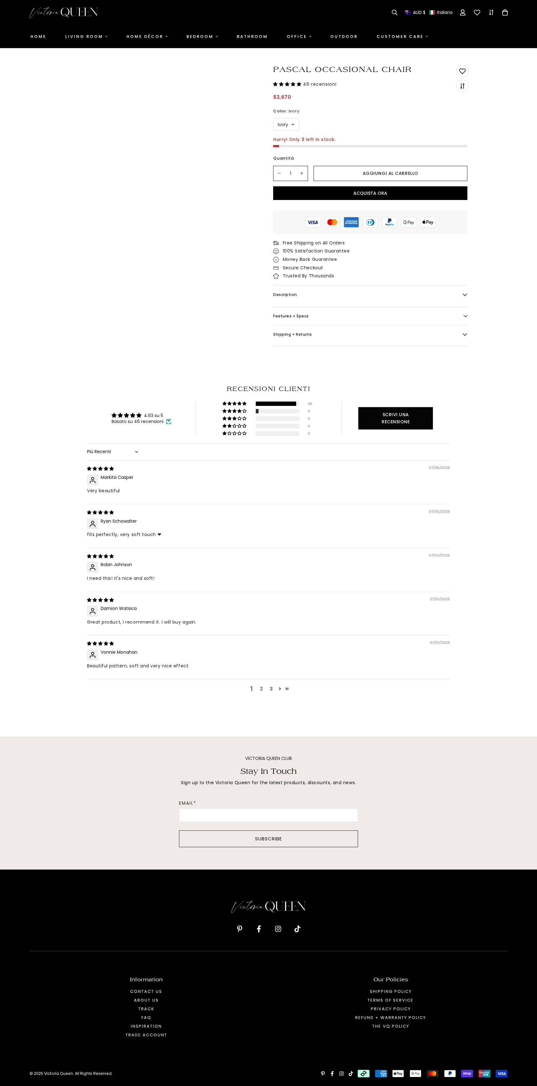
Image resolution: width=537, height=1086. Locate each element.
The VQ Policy (390, 1026)
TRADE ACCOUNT (146, 1035)
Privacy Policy (391, 1009)
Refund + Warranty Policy (390, 1017)
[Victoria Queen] (64, 12)
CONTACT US (146, 991)
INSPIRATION (146, 1026)
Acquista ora (370, 193)
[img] (100, 469)
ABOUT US (146, 1000)
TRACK (146, 1009)
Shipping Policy (391, 991)
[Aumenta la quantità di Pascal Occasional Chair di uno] (302, 173)
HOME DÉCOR (144, 36)
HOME (38, 36)
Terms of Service (391, 1000)
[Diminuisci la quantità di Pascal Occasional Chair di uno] (279, 173)
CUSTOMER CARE (400, 36)
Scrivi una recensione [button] (396, 418)
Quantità (283, 158)
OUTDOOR (344, 36)
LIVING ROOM (84, 36)
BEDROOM (199, 36)
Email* (187, 803)
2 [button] (261, 689)
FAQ (146, 1017)
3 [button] (271, 689)
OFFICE (297, 36)
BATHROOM (252, 36)
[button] (429, 12)
